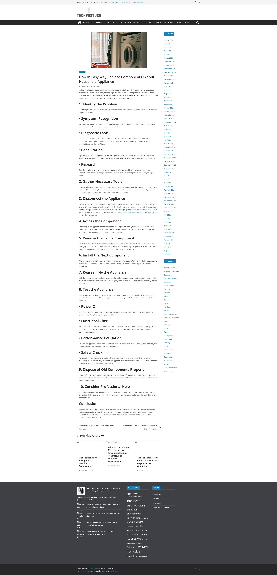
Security (167, 343)
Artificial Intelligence (171, 271)
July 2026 (167, 44)
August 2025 (168, 83)
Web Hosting (168, 371)
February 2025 (169, 104)
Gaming (179, 23)
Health (119, 23)
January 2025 (169, 108)
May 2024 (167, 136)
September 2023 (170, 165)
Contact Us (156, 494)
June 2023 (167, 176)
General (82, 72)
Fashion (167, 289)
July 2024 (167, 129)
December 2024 (170, 111)
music (166, 328)
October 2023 (169, 161)
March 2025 (168, 101)
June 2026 (167, 47)
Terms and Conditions (160, 508)
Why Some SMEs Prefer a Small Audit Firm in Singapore (123, 2)
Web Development (170, 368)
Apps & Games (169, 268)
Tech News (87, 23)
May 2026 (167, 51)
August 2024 (168, 126)
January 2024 (169, 151)
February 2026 (169, 62)
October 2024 (169, 119)
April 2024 (168, 140)
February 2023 (169, 190)
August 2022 (168, 211)
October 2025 (169, 76)
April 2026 (168, 54)
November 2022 (170, 201)
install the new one (113, 261)
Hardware (167, 307)
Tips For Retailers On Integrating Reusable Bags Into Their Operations (147, 462)
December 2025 (170, 69)
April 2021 (168, 254)
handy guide (108, 249)
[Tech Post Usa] (79, 22)
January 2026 (169, 65)
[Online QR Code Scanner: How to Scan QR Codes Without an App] (81, 525)
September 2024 (170, 122)
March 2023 (168, 186)
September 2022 (170, 208)
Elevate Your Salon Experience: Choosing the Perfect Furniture (140, 427)
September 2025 (170, 79)
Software (167, 353)
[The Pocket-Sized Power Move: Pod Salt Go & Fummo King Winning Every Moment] (81, 491)
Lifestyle (147, 23)
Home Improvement (171, 314)
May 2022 (167, 222)
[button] (93, 22)
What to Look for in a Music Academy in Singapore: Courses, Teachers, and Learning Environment (118, 454)
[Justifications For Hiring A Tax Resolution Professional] (90, 442)
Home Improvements (133, 23)
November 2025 (170, 72)
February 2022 (169, 233)
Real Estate (168, 339)
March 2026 (168, 58)
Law (165, 321)
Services (167, 346)
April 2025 (168, 97)
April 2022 (168, 226)
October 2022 (169, 204)
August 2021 (168, 240)
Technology (158, 23)
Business (99, 23)
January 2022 (169, 236)
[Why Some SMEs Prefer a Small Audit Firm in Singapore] (81, 516)
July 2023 (167, 172)
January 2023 (169, 193)
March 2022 (168, 229)
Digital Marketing (170, 278)
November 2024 (170, 115)
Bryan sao (96, 86)
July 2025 (167, 86)
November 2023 (170, 158)
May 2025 (167, 94)
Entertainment (169, 286)
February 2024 (169, 147)
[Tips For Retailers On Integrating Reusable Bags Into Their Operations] (148, 442)
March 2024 (168, 144)
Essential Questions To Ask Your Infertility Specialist (96, 427)
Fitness (166, 296)
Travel (171, 23)
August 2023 (168, 169)
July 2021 (167, 243)
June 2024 (167, 133)
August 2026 (168, 40)
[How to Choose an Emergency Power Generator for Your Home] (81, 534)
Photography (168, 336)
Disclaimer (156, 499)
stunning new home (105, 363)
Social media (168, 350)
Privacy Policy (157, 503)
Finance (187, 23)
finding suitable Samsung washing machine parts (137, 212)
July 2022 (167, 215)
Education (110, 23)
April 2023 (168, 183)
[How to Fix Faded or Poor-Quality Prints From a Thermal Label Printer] (81, 507)
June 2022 (167, 218)
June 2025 (167, 90)
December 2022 (170, 197)
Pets (165, 332)
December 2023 (170, 154)
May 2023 (167, 179)
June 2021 (167, 247)
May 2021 (167, 251)
